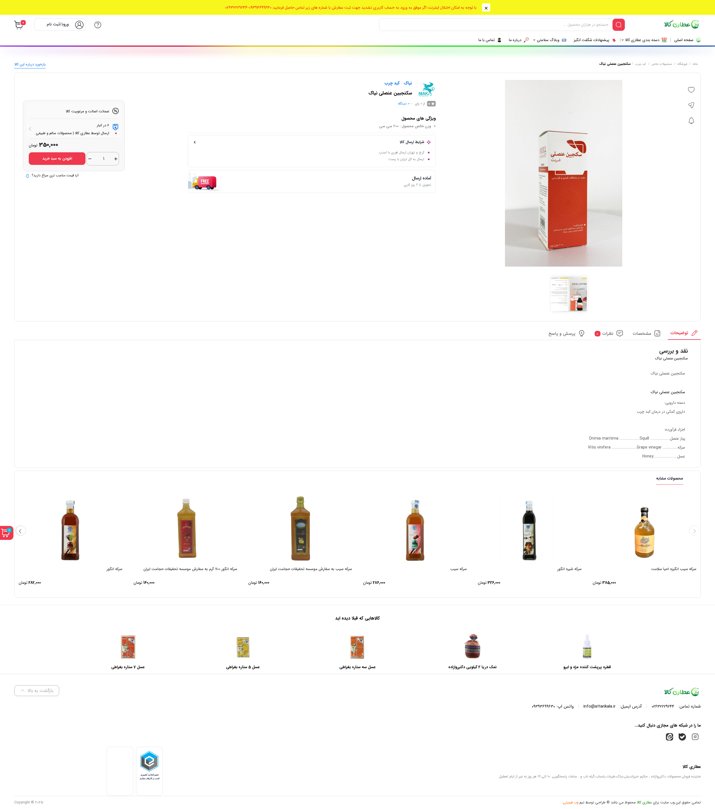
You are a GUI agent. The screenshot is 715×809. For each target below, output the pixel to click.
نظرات (605, 333)
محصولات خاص (662, 64)
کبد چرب (640, 64)
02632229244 (663, 706)
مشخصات (642, 333)
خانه (695, 64)
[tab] (684, 334)
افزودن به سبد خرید (57, 159)
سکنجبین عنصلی (672, 392)
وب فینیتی (570, 802)
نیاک (408, 83)
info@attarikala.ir (599, 706)
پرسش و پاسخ (562, 333)
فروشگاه (682, 64)
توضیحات (679, 332)
